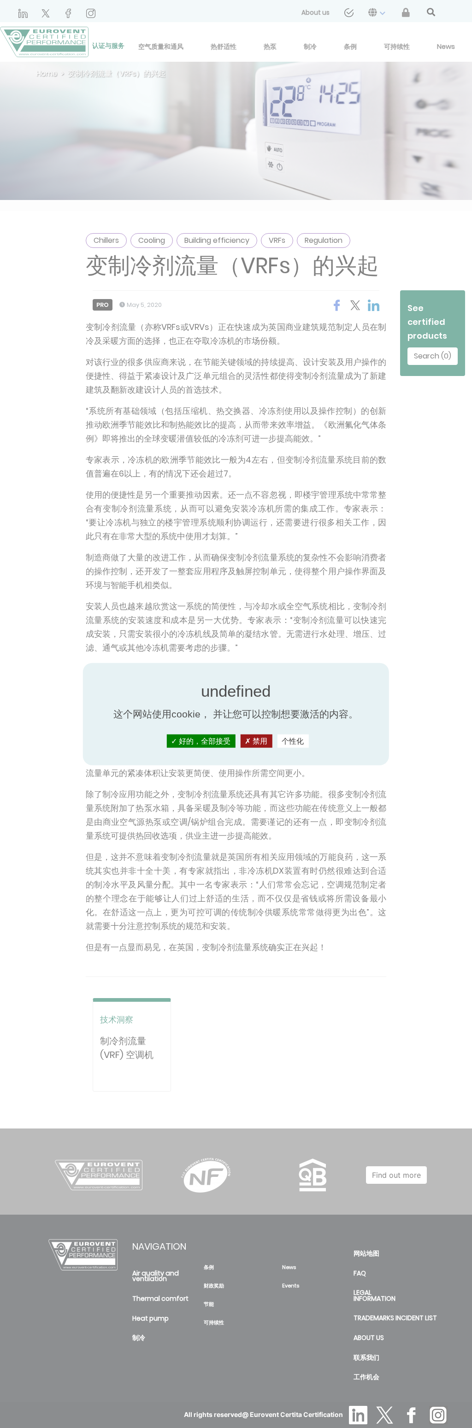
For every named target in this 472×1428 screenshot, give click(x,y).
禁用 (259, 741)
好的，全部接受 (203, 741)
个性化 (293, 741)
